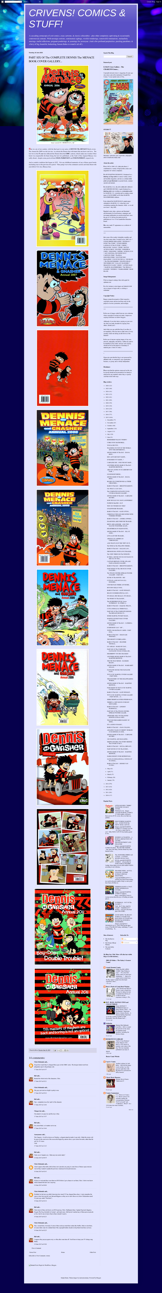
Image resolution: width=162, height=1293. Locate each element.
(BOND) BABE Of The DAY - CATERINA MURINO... (119, 624)
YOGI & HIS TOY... (113, 445)
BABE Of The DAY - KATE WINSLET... (119, 590)
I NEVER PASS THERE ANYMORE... (118, 585)
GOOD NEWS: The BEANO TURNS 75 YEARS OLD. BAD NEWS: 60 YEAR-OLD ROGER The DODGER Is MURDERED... (123, 918)
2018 (107, 409)
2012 (107, 789)
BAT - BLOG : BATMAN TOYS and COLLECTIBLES (117, 1003)
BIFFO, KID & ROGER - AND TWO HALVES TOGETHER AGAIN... (118, 525)
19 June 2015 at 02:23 (40, 1216)
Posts (124, 939)
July (108, 434)
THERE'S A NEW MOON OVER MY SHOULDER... (118, 703)
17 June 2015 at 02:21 (40, 1081)
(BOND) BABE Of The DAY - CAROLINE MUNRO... (119, 496)
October (109, 425)
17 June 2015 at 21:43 (40, 1146)
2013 (107, 787)
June (108, 437)
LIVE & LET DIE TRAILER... (116, 536)
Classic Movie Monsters (113, 1077)
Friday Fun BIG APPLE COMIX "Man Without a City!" (123, 971)
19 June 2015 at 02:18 (40, 1201)
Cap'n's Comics (111, 1062)
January (109, 780)
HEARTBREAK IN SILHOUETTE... (118, 528)
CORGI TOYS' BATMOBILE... (116, 442)
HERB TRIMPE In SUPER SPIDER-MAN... (120, 699)
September (110, 428)
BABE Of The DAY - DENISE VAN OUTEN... (117, 764)
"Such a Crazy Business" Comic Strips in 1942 (123, 1042)
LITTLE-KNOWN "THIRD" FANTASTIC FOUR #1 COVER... (123, 807)
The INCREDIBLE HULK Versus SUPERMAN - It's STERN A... (117, 602)
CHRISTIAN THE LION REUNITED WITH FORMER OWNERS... (120, 515)
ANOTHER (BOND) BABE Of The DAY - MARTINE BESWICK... (119, 466)
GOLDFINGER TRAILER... (115, 508)
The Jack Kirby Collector (109, 948)
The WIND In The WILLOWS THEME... (119, 546)
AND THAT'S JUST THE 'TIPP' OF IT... (119, 543)
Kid (35, 1076)
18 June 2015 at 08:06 (40, 1185)
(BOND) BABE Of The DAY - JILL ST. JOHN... (118, 532)
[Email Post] (54, 1050)
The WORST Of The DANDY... (116, 598)
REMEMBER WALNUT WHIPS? (117, 440)
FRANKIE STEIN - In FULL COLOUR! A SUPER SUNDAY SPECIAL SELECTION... (123, 873)
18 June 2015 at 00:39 (40, 1158)
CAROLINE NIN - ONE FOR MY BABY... (119, 462)
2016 (107, 414)
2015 (107, 417)
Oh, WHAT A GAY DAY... (115, 488)
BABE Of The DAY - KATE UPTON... (118, 511)
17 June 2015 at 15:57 (40, 1116)
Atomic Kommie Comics (113, 967)
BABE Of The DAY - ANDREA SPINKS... (119, 519)
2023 (107, 394)
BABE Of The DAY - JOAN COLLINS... (119, 727)
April (109, 771)
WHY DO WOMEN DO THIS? (116, 506)
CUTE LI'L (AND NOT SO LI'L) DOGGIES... (116, 581)
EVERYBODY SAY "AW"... (115, 627)
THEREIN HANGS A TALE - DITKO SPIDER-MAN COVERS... (124, 888)
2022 (107, 397)
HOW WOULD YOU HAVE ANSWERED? (119, 500)
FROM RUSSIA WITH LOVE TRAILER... (119, 551)
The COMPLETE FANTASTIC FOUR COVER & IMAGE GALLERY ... (118, 492)
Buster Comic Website (112, 1056)
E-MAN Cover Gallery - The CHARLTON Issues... (114, 68)
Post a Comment (36, 1248)
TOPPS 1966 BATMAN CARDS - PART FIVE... (119, 631)
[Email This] (58, 1050)
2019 (107, 406)
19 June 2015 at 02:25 (40, 1230)
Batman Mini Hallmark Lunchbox (122, 1026)
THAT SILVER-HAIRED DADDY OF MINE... (118, 721)
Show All (131, 1109)
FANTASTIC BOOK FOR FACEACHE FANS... (118, 670)
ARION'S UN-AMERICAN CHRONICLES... (115, 539)
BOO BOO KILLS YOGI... (115, 587)
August (109, 431)
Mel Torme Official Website (110, 943)
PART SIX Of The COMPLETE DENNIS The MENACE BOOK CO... (119, 612)
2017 (107, 411)
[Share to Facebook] (65, 1050)
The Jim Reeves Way (109, 939)
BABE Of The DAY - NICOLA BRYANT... (119, 746)
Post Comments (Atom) (43, 1256)
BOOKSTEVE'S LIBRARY (114, 1039)
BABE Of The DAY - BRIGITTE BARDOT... (120, 486)
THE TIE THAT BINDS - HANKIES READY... (118, 661)
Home (63, 1252)
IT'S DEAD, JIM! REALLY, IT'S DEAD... (119, 596)
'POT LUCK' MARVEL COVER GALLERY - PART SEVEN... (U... (120, 695)
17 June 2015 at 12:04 (40, 1105)
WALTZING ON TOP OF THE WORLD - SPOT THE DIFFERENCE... (119, 448)
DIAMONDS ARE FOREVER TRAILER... (119, 521)
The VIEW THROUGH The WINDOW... (119, 554)
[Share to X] (63, 1050)
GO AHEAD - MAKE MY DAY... (117, 646)
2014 (107, 784)
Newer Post (32, 1252)
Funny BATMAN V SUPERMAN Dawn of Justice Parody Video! (122, 1007)
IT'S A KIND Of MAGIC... (115, 724)
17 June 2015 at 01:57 (40, 1069)
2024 (107, 391)
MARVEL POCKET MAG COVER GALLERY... (117, 619)
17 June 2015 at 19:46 (40, 1128)
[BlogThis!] (61, 1050)
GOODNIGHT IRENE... (114, 474)
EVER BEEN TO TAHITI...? (115, 460)
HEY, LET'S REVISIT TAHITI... (116, 457)
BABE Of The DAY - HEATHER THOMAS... (116, 642)
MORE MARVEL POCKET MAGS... (118, 616)
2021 (107, 400)
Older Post (93, 1252)
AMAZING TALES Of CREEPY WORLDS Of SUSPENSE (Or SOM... (120, 731)
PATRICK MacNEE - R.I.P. (115, 503)
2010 (107, 795)
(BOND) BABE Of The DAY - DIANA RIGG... (118, 453)
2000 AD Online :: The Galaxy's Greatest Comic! (118, 961)
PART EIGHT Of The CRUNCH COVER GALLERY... (119, 569)
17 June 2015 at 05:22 (40, 1093)
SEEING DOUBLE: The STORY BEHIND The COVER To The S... (119, 742)
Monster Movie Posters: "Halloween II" (122, 1080)
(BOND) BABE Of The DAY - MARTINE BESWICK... (119, 684)
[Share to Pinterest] (67, 1050)
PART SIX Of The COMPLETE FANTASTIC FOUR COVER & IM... (119, 650)
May (108, 768)
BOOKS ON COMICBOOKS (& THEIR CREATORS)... (119, 482)
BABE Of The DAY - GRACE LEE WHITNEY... (117, 635)
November (110, 423)
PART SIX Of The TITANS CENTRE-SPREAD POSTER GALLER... (118, 712)
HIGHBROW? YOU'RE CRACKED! (117, 654)
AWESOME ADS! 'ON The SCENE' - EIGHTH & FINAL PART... (118, 716)
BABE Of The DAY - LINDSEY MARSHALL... (116, 707)
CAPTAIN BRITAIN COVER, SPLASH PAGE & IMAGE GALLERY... (119, 562)
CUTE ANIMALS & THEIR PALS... (118, 608)
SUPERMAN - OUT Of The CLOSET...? (123, 903)
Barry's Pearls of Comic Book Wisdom (117, 987)
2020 (107, 403)
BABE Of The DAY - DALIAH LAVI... (118, 548)
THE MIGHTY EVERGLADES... (117, 639)
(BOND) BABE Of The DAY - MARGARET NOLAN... (120, 666)
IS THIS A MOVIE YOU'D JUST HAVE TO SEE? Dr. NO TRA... (120, 557)
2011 (107, 792)
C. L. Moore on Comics (122, 1095)
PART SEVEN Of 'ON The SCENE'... (118, 749)
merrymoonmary (84, 1278)
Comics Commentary (112, 1093)
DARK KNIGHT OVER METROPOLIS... (119, 756)
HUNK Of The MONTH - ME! (116, 577)
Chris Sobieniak (39, 1062)
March (109, 774)
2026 (107, 386)
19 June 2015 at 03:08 (40, 1244)
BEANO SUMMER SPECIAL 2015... (118, 593)
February (110, 777)
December (110, 420)
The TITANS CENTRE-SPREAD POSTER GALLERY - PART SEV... (119, 574)
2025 (107, 388)
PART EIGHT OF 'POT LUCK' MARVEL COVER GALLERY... (119, 688)
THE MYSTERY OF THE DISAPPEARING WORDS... (120, 679)
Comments (126, 943)
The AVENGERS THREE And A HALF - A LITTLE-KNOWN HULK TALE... (124, 856)
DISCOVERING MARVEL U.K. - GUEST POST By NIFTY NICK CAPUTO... (123, 823)
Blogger (98, 1278)
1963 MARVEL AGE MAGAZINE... (117, 739)
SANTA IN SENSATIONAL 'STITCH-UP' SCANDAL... (119, 760)
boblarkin (109, 1023)
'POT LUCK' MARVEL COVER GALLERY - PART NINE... (120, 675)
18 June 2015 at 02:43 (40, 1171)
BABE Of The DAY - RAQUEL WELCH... (119, 606)
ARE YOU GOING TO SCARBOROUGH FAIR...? (119, 470)
